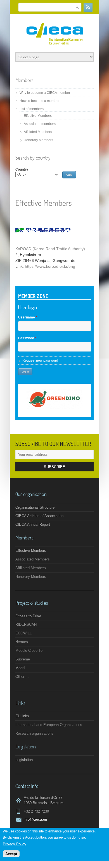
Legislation (24, 760)
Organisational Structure (34, 507)
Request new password (40, 360)
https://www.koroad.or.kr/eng (50, 266)
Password (27, 338)
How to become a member (40, 101)
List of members (32, 109)
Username (27, 317)
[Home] (54, 44)
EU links (22, 716)
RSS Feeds (88, 7)
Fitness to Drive (28, 616)
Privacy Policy (14, 844)
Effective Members (38, 116)
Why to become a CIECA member (45, 93)
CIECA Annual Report (32, 524)
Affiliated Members (38, 132)
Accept (11, 854)
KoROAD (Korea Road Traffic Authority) (50, 248)
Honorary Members (38, 140)
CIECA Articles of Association (39, 516)
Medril (20, 668)
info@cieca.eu (35, 819)
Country (21, 169)
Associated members (40, 124)
